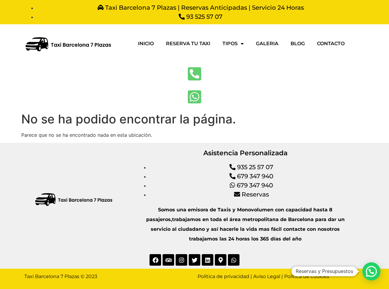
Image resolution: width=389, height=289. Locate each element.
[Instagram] (181, 260)
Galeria (267, 43)
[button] (371, 271)
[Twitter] (194, 260)
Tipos (230, 43)
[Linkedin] (207, 260)
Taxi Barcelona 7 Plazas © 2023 (60, 276)
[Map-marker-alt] (220, 260)
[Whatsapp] (233, 260)
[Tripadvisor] (168, 260)
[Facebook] (155, 260)
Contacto (331, 43)
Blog (298, 43)
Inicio (146, 43)
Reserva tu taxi (188, 43)
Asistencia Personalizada (245, 153)
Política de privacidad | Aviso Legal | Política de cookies (263, 276)
